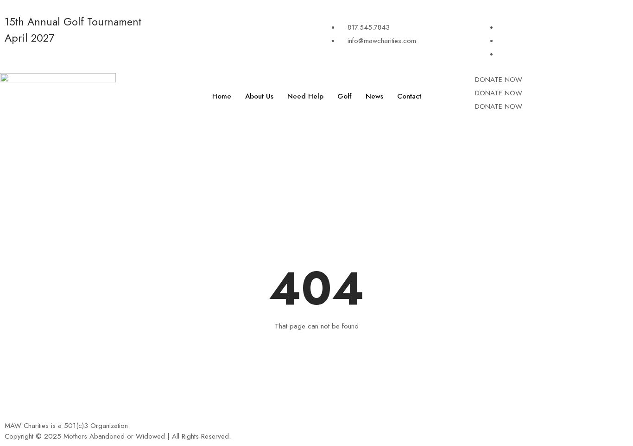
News (374, 96)
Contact (409, 96)
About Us (259, 96)
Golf (344, 96)
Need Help (305, 96)
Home (221, 96)
